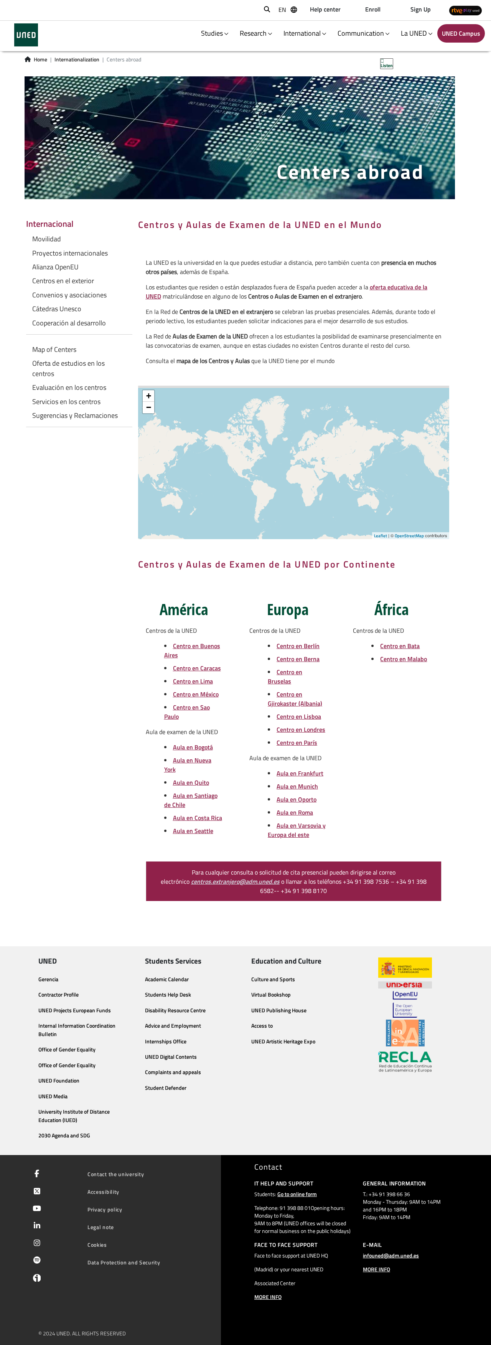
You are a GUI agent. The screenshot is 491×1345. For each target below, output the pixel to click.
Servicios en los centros (66, 402)
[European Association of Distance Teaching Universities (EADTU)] (405, 1033)
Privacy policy (104, 1209)
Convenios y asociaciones (69, 295)
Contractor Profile (58, 994)
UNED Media (53, 1096)
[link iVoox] (35, 1280)
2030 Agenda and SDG (64, 1135)
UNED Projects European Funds (74, 1010)
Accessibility (103, 1192)
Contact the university (115, 1174)
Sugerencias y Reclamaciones (75, 416)
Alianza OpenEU (55, 267)
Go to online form (297, 1194)
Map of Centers (54, 350)
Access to (262, 1026)
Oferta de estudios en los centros (68, 368)
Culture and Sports (273, 979)
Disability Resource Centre (175, 1010)
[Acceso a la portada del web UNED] (26, 34)
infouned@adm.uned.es (391, 1255)
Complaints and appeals (173, 1072)
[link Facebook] (35, 1174)
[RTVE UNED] (465, 10)
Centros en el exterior (63, 281)
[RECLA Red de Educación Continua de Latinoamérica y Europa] (405, 1061)
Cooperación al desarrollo (69, 323)
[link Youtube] (35, 1209)
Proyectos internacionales (70, 253)
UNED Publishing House (278, 1010)
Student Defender (165, 1088)
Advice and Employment (173, 1026)
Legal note (100, 1227)
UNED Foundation (58, 1080)
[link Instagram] (35, 1244)
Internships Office (165, 1041)
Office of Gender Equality (67, 1049)
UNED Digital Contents (171, 1057)
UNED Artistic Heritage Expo (283, 1041)
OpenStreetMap (409, 536)
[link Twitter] (35, 1192)
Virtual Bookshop (271, 994)
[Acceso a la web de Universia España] (405, 984)
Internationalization (76, 59)
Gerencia (48, 979)
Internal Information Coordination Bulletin (76, 1030)
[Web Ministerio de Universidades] (405, 967)
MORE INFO (268, 1297)
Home (40, 59)
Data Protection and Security (123, 1262)
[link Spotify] (35, 1261)
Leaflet (380, 536)
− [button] (148, 407)
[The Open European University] (405, 1004)
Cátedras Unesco (56, 309)
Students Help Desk (168, 994)
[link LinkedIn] (35, 1226)
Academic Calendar (167, 979)
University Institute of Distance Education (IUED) (74, 1115)
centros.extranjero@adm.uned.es (235, 881)
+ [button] (148, 396)
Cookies (97, 1245)
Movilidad (46, 239)
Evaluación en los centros (69, 388)
